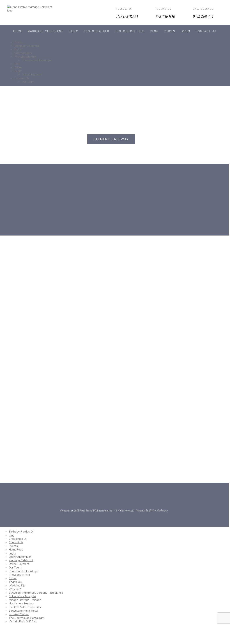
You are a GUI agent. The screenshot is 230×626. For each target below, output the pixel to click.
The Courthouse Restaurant (27, 618)
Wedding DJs (17, 585)
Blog (154, 31)
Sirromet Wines (19, 614)
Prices (169, 31)
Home (17, 31)
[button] (111, 139)
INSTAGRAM (127, 16)
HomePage (16, 549)
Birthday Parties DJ (21, 531)
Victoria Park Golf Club (23, 621)
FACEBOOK (165, 16)
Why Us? (15, 589)
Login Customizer (20, 556)
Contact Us (206, 31)
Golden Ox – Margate (22, 596)
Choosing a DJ (18, 538)
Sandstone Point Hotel (23, 610)
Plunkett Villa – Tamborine (25, 607)
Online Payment (32, 74)
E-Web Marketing (158, 510)
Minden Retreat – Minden (25, 600)
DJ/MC (73, 31)
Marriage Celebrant (45, 31)
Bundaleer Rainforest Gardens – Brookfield (36, 592)
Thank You (15, 582)
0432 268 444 (203, 16)
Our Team (28, 81)
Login (185, 31)
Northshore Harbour (21, 603)
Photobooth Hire (130, 31)
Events (13, 546)
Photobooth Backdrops (36, 60)
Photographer (96, 31)
